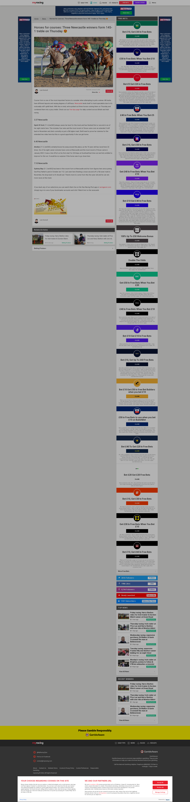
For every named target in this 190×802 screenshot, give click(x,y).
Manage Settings (160, 792)
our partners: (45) (93, 784)
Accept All (160, 782)
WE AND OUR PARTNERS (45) (98, 781)
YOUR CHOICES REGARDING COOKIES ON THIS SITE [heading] (45, 781)
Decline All (160, 787)
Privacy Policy (23, 799)
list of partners (102, 793)
